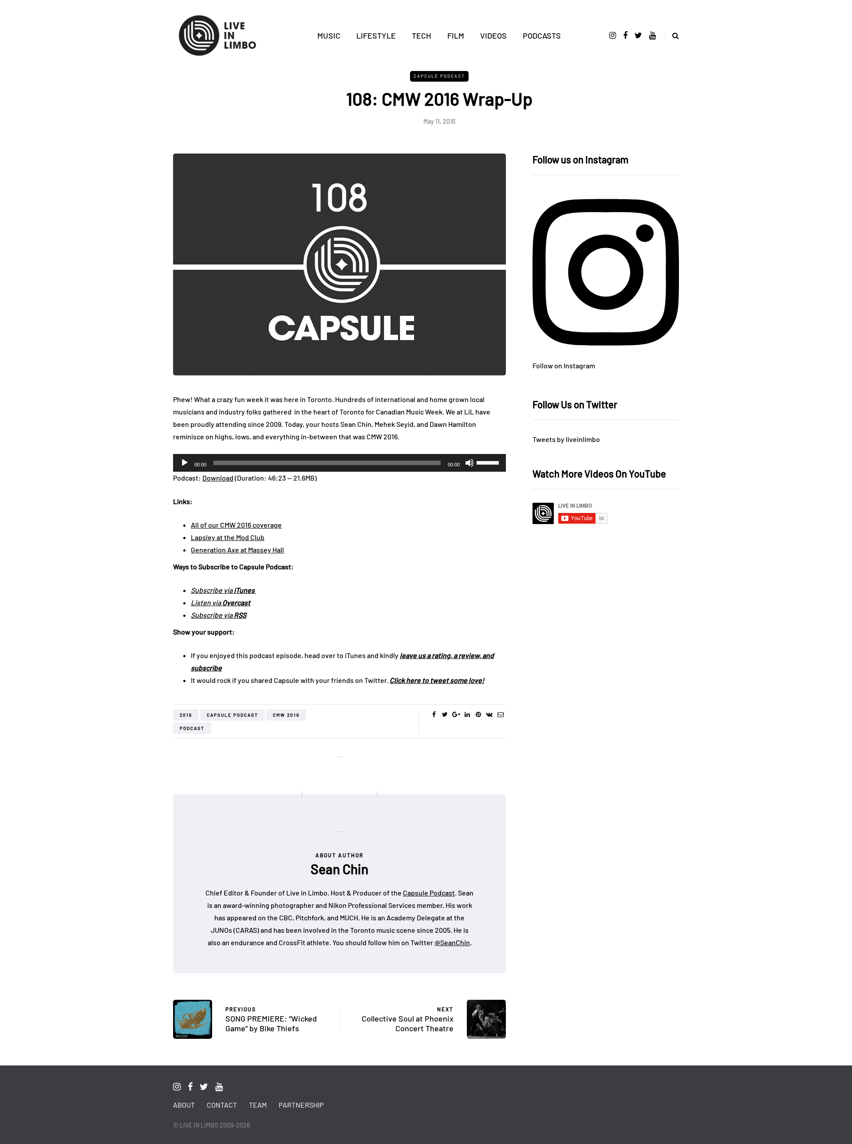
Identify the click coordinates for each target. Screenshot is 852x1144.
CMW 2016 (286, 715)
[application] (339, 463)
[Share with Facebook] (433, 714)
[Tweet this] (444, 714)
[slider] (489, 462)
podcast (192, 728)
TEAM (258, 1105)
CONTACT (222, 1105)
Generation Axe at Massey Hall (237, 549)
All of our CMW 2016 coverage (236, 525)
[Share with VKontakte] (489, 714)
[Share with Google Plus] (456, 714)
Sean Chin (339, 869)
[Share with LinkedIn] (467, 714)
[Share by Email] (500, 714)
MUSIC (328, 35)
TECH (421, 35)
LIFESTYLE (376, 35)
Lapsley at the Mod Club (227, 537)
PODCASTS (542, 35)
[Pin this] (478, 714)
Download (217, 477)
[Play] (184, 462)
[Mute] (469, 462)
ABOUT (184, 1105)
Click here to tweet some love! (437, 680)
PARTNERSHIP (301, 1105)
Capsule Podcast (439, 76)
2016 (186, 715)
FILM (455, 35)
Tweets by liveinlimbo (566, 439)
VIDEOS (493, 35)
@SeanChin (452, 942)
